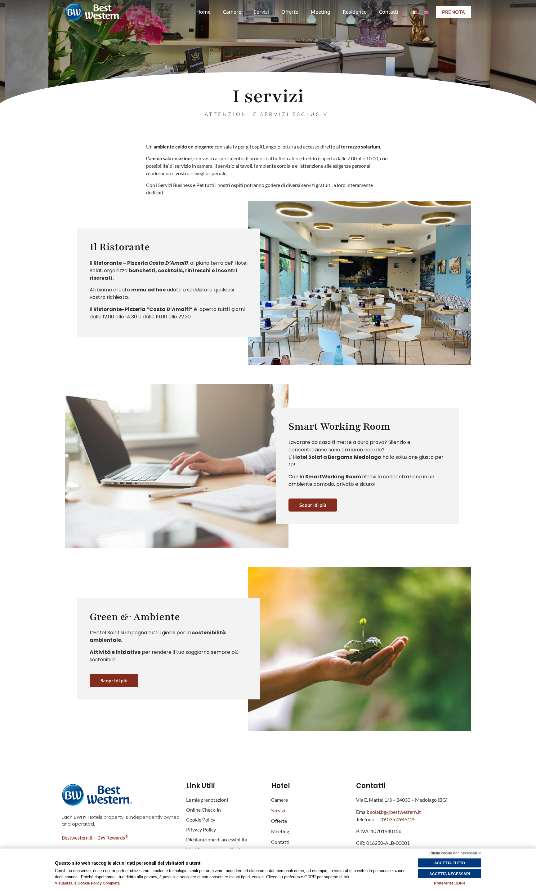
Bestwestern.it (77, 837)
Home (203, 11)
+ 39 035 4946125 (397, 819)
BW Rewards (112, 837)
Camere (232, 11)
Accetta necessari (449, 874)
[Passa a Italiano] (414, 12)
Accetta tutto (449, 863)
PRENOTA (453, 12)
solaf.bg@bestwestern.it (395, 812)
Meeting (320, 11)
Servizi (261, 11)
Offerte (289, 11)
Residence (355, 11)
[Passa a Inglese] (426, 12)
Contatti (388, 11)
